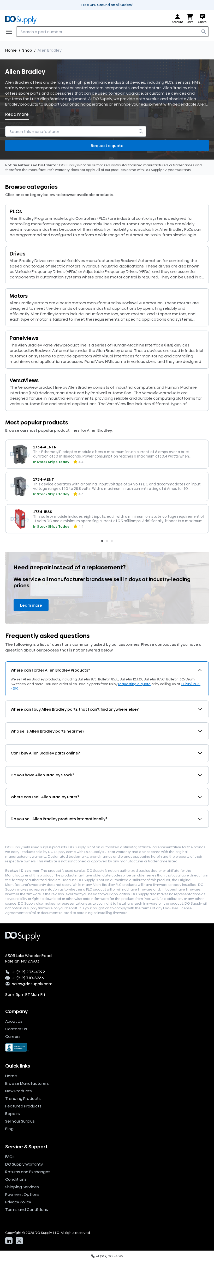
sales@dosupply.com (32, 983)
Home (11, 50)
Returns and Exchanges (27, 1171)
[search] (203, 31)
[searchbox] (112, 31)
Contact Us (16, 1029)
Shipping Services (22, 1187)
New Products (18, 1091)
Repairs (12, 1113)
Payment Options (22, 1194)
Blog (9, 1128)
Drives (17, 253)
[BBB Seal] (107, 1047)
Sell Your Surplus (20, 1121)
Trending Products (23, 1098)
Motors (19, 296)
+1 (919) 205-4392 (28, 971)
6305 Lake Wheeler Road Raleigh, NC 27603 (28, 958)
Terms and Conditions (26, 1209)
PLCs (16, 211)
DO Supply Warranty (24, 1164)
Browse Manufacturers (27, 1083)
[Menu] (10, 31)
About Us (13, 1021)
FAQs (10, 1156)
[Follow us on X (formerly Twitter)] (19, 1240)
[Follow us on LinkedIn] (9, 1240)
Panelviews (24, 338)
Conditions (16, 1179)
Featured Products (23, 1106)
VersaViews (24, 380)
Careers (13, 1036)
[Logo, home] (22, 19)
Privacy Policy (18, 1202)
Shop (27, 50)
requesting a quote (134, 683)
